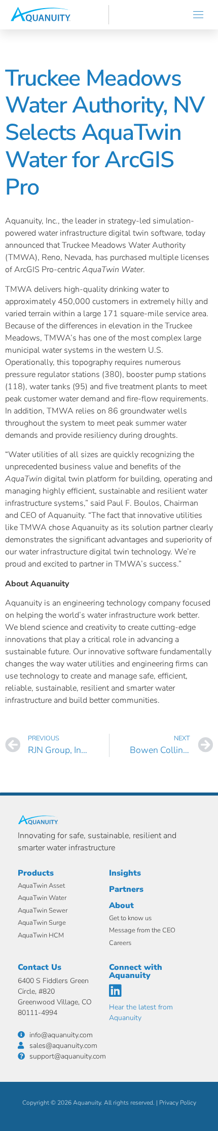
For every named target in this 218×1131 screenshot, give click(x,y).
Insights (125, 873)
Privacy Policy (177, 1103)
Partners (126, 889)
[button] (198, 14)
